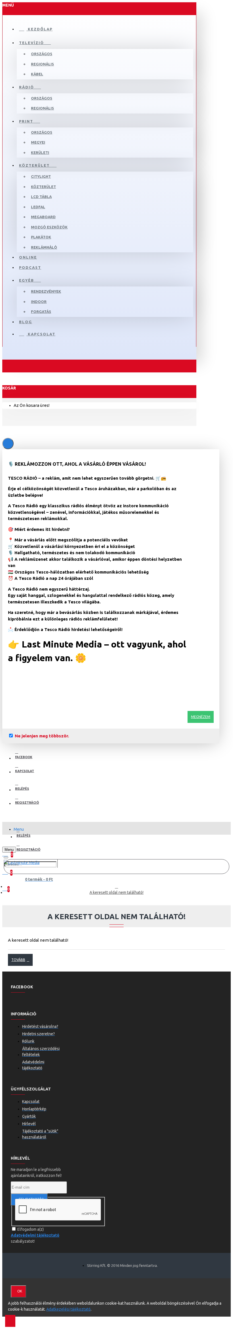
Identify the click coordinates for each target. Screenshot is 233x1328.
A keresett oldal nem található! (116, 892)
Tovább (18, 960)
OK (19, 1291)
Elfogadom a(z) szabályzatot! (35, 1235)
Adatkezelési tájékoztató (68, 1309)
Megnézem (200, 717)
